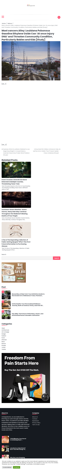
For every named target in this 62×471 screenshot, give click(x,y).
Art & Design (5, 332)
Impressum (35, 421)
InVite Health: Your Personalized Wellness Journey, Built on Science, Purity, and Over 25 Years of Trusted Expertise (27, 304)
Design (4, 334)
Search (4, 254)
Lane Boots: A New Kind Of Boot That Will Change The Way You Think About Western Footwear (18, 449)
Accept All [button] (16, 467)
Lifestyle (4, 340)
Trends (4, 349)
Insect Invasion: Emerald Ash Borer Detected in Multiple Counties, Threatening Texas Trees (14, 182)
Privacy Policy (36, 423)
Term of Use (36, 424)
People (4, 345)
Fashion (4, 336)
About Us (35, 417)
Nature (4, 343)
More (3, 341)
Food (3, 338)
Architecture (5, 330)
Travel (3, 347)
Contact (34, 419)
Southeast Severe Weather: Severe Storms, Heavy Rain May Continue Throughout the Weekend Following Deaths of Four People (14, 213)
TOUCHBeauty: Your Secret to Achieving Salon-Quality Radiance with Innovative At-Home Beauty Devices (18, 439)
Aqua (3, 328)
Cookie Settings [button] (7, 467)
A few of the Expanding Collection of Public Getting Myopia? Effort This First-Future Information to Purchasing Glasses (16, 243)
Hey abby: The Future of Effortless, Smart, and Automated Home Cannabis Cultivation (27, 314)
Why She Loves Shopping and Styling (17, 458)
